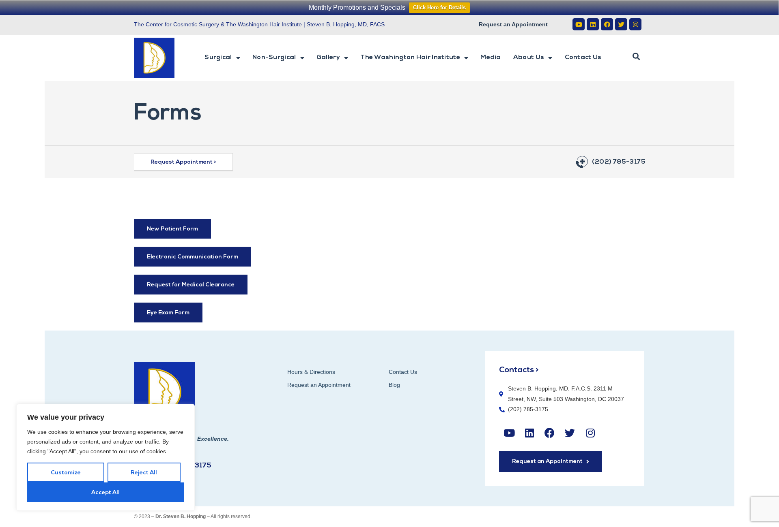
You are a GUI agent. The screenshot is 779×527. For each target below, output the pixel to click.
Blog (394, 385)
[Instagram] (635, 24)
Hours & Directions (311, 372)
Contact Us (583, 57)
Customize (66, 473)
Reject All (144, 473)
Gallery (328, 57)
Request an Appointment (513, 24)
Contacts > (519, 370)
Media (490, 57)
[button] (636, 56)
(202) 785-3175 (618, 162)
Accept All (105, 493)
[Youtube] (578, 24)
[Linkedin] (593, 24)
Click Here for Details (439, 7)
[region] (105, 457)
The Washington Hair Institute (410, 57)
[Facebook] (607, 24)
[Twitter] (621, 24)
